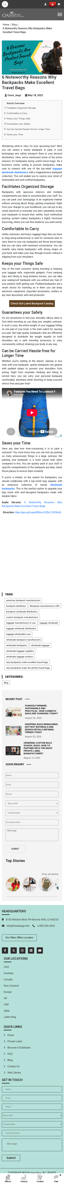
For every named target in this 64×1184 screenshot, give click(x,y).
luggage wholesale (49, 623)
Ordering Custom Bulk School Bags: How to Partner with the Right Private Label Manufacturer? (38, 748)
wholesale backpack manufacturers (23, 639)
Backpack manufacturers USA (44, 606)
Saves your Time (15, 134)
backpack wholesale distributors (21, 611)
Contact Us (13, 1066)
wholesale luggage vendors (19, 656)
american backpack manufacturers (23, 600)
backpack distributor (16, 606)
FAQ (9, 1054)
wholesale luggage (40, 645)
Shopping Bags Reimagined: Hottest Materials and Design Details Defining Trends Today (41, 728)
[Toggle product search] (5, 4)
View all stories (50, 874)
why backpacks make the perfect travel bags (28, 668)
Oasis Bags (35, 1172)
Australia (9, 973)
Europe (8, 992)
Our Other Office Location (19, 937)
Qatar (7, 1010)
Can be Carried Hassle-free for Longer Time (28, 129)
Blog (14, 24)
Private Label (14, 1041)
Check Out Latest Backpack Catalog (32, 303)
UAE (6, 1004)
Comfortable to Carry (17, 113)
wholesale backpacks (16, 645)
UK (5, 998)
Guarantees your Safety (18, 124)
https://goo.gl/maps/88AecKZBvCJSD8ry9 (38, 512)
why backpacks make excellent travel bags (27, 662)
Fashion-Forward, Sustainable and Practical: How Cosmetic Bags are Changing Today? (41, 709)
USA (6, 967)
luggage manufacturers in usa (21, 623)
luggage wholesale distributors (21, 628)
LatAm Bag (10, 1017)
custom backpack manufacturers (22, 617)
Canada (8, 979)
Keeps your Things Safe (18, 118)
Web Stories (14, 1072)
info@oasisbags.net (18, 926)
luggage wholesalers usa (18, 634)
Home (6, 24)
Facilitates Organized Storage (21, 108)
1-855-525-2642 (46, 926)
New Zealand (11, 985)
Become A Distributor (19, 1047)
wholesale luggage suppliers (20, 651)
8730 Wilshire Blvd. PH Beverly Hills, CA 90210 (31, 919)
